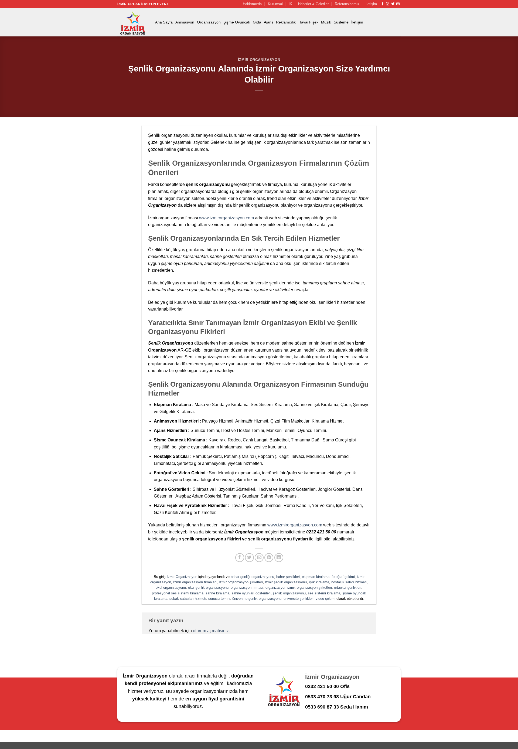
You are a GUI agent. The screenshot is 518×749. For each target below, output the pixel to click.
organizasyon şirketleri (314, 587)
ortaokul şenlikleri (347, 587)
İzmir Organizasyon (259, 60)
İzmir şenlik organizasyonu (286, 582)
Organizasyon (209, 22)
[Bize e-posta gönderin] (398, 4)
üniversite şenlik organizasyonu (256, 599)
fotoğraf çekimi (343, 577)
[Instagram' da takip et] (387, 4)
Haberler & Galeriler (313, 4)
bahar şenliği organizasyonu (252, 577)
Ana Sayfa (164, 22)
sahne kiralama (217, 593)
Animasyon (184, 22)
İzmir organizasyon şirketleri (241, 582)
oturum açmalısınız (211, 630)
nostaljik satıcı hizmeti (349, 582)
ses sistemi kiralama (324, 593)
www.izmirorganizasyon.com (226, 218)
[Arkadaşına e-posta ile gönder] (259, 557)
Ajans (268, 22)
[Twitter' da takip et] (392, 4)
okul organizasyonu (171, 587)
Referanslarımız (347, 4)
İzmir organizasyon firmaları (195, 582)
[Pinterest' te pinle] (268, 557)
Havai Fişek (308, 22)
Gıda (257, 22)
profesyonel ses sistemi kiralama (177, 593)
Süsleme (341, 22)
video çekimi (325, 599)
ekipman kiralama (315, 577)
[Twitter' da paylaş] (249, 557)
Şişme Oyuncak (236, 22)
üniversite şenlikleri (298, 599)
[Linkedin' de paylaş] (278, 557)
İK (290, 4)
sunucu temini (219, 599)
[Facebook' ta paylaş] (239, 557)
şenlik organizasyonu (289, 593)
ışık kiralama (319, 582)
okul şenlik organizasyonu (208, 587)
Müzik (326, 22)
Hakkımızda (252, 4)
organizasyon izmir (280, 587)
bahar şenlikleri (288, 577)
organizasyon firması (247, 587)
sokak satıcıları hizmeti (187, 599)
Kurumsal (275, 4)
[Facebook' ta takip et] (382, 4)
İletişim (371, 4)
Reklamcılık (286, 22)
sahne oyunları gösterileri (251, 593)
